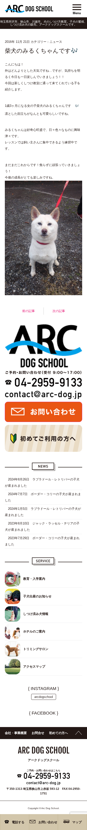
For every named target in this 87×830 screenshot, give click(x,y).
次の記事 (58, 311)
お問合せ (38, 733)
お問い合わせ (47, 822)
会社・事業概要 (16, 733)
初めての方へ (58, 733)
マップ (77, 822)
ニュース (56, 42)
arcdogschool (43, 697)
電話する (18, 822)
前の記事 (28, 311)
